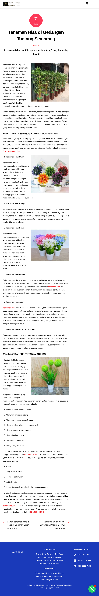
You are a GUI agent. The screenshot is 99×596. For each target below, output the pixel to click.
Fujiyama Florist (53, 588)
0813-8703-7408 (84, 566)
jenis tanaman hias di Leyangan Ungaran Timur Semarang (52, 525)
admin (36, 45)
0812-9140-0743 (84, 555)
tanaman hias (54, 286)
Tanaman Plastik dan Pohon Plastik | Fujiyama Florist (48, 585)
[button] (92, 589)
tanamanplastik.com (12, 505)
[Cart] (86, 3)
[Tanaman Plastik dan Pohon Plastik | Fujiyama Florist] (12, 5)
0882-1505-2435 (84, 560)
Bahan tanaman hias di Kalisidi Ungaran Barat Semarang (18, 525)
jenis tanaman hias (11, 151)
